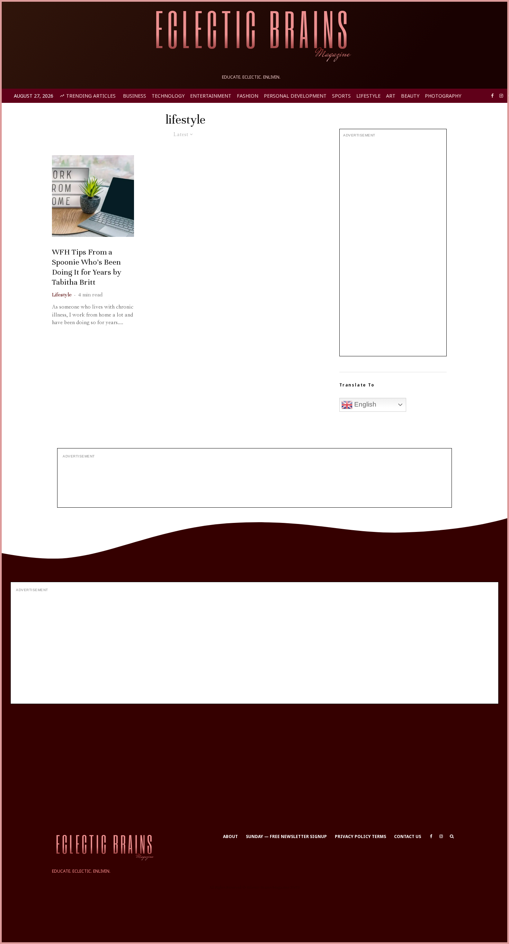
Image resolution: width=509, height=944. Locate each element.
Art (390, 95)
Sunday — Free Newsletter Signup (286, 836)
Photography (443, 95)
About (230, 836)
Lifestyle (368, 95)
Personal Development (295, 95)
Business (134, 95)
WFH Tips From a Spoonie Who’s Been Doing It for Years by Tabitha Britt (86, 266)
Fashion (247, 95)
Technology (168, 95)
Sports (341, 95)
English (364, 404)
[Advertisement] (393, 247)
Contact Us (407, 836)
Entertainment (210, 95)
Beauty (410, 95)
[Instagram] (501, 95)
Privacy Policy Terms (360, 836)
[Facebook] (492, 95)
